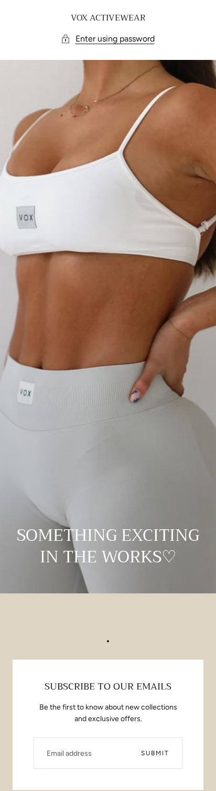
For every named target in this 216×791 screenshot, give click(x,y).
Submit (155, 753)
